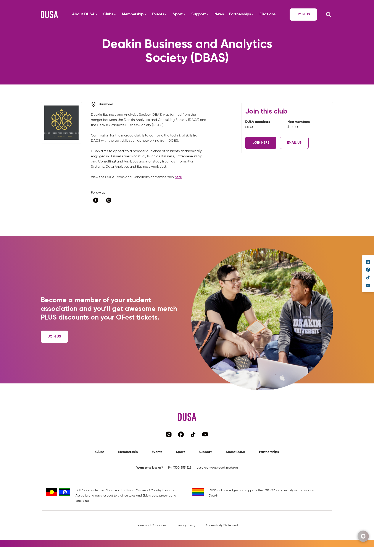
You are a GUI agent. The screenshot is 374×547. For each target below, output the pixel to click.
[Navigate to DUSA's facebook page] (368, 269)
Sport (178, 14)
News (219, 14)
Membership (132, 14)
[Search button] (328, 14)
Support (198, 14)
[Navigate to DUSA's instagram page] (368, 262)
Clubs (108, 14)
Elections (268, 14)
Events (158, 14)
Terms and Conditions (151, 525)
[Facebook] (95, 200)
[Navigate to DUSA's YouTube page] (368, 285)
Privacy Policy (186, 525)
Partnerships (240, 14)
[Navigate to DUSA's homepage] (49, 14)
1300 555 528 (182, 467)
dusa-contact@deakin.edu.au (217, 467)
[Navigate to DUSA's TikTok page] (368, 277)
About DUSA (83, 14)
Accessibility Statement (222, 525)
